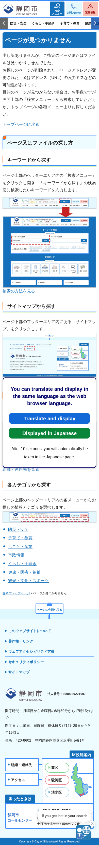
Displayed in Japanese (49, 433)
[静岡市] (20, 9)
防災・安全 (18, 529)
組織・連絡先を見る (21, 469)
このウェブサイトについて (29, 631)
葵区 (54, 768)
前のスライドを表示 (4, 23)
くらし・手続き (22, 563)
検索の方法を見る (19, 291)
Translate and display (49, 418)
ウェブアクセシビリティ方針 (31, 651)
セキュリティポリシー (26, 662)
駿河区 (56, 780)
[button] (57, 9)
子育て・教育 (20, 538)
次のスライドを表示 (95, 23)
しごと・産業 (20, 546)
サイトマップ (19, 672)
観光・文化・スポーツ (28, 581)
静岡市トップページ (16, 593)
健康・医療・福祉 (24, 572)
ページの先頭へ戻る (49, 609)
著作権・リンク (20, 641)
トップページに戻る (21, 124)
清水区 (56, 792)
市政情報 (16, 555)
